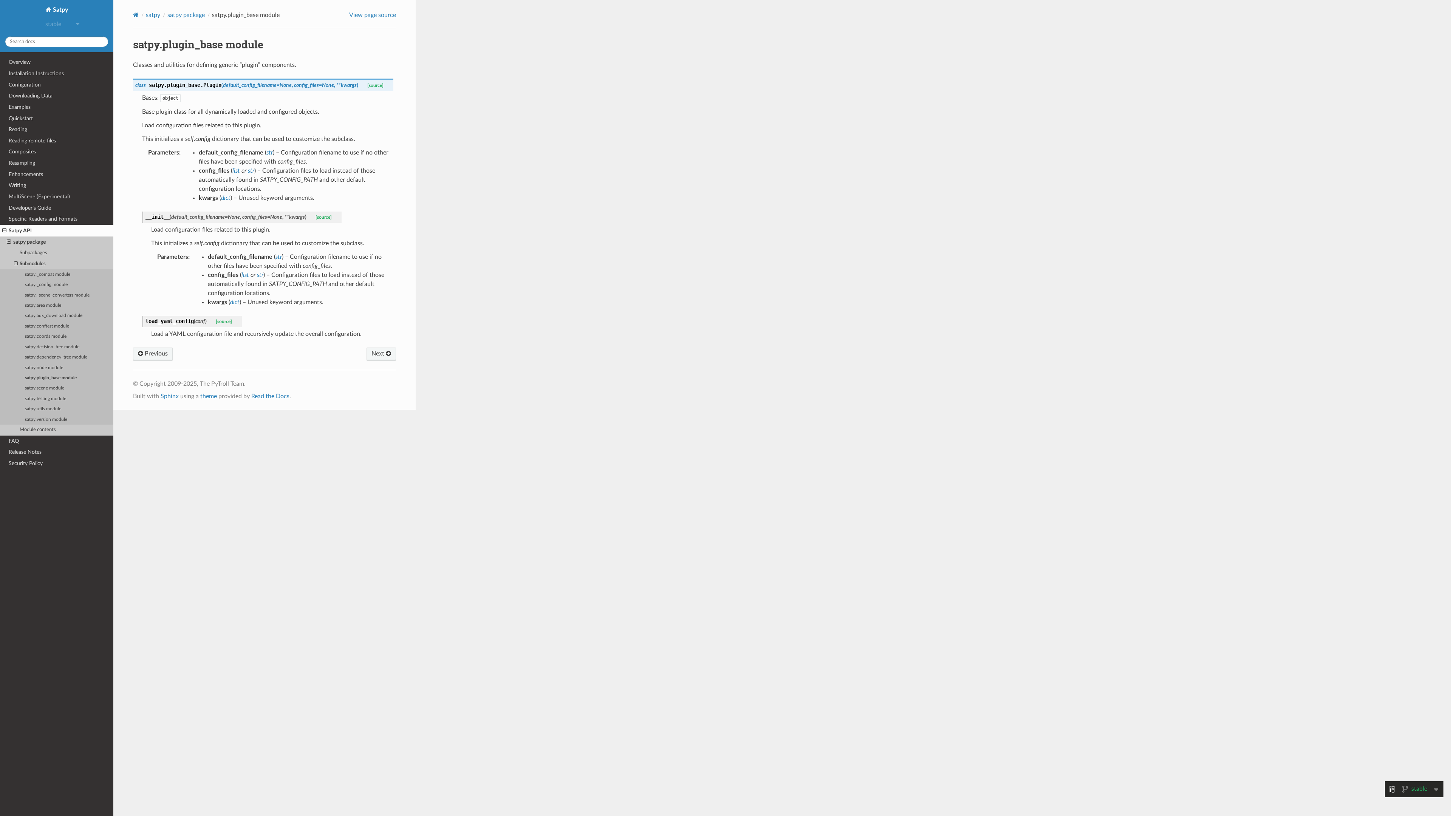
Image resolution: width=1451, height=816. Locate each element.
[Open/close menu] (4, 230)
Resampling (22, 163)
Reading (18, 129)
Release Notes (25, 452)
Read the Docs (270, 396)
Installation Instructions (36, 73)
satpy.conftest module (47, 326)
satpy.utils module (43, 409)
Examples (20, 107)
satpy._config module (46, 285)
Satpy (59, 10)
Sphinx (170, 396)
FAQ (14, 441)
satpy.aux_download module (53, 316)
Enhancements (26, 174)
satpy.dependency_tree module (56, 357)
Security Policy (26, 463)
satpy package (29, 242)
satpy (153, 15)
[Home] (136, 15)
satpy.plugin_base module (51, 378)
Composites (22, 152)
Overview (20, 62)
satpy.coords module (46, 336)
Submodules (33, 263)
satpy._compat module (47, 274)
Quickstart (21, 118)
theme (208, 396)
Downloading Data (31, 96)
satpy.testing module (45, 399)
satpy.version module (46, 419)
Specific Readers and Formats (43, 219)
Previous (155, 354)
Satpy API (20, 230)
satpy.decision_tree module (52, 347)
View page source (372, 15)
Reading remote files (32, 141)
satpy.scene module (44, 388)
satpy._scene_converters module (57, 295)
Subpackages (33, 252)
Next (378, 354)
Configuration (25, 85)
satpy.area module (43, 305)
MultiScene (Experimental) (39, 196)
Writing (17, 185)
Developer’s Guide (30, 208)
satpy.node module (44, 368)
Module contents (38, 429)
